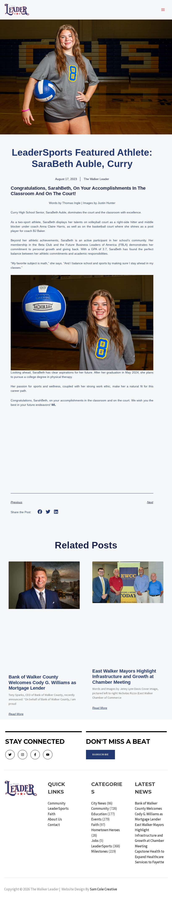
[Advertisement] (82, 455)
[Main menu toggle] (163, 9)
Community (56, 803)
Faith (51, 814)
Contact (54, 824)
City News (98, 803)
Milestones (99, 851)
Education (99, 814)
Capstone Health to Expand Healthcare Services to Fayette (149, 856)
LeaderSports (58, 808)
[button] (40, 511)
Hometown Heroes (105, 830)
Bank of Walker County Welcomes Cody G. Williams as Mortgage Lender (42, 682)
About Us (55, 819)
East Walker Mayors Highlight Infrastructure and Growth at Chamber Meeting (124, 676)
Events (96, 819)
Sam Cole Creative (103, 889)
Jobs (95, 840)
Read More (16, 713)
